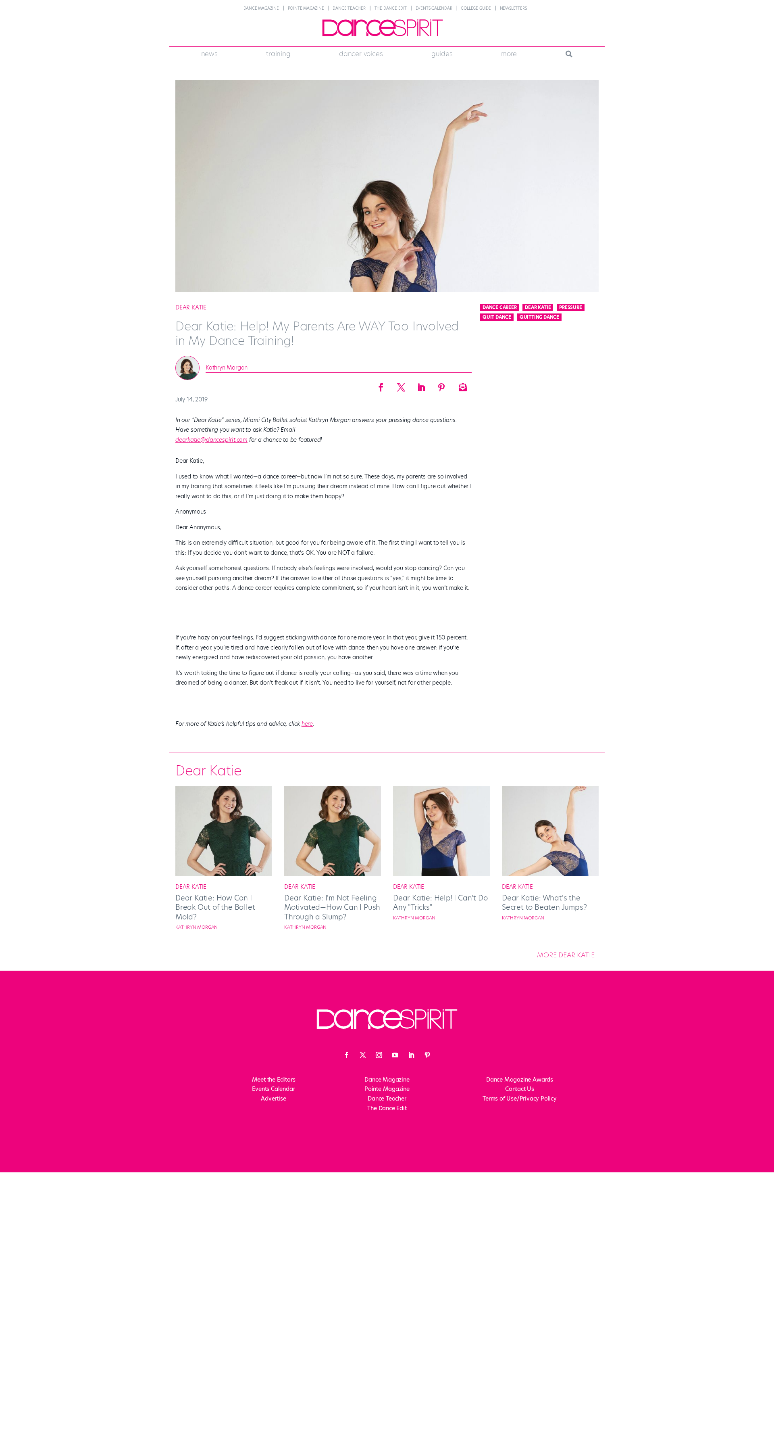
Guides (442, 53)
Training (278, 53)
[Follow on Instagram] (378, 1055)
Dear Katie (190, 307)
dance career (500, 307)
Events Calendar (434, 8)
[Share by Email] (462, 385)
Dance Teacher (349, 8)
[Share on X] (401, 385)
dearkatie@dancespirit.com (211, 440)
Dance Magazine (261, 8)
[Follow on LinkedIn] (411, 1055)
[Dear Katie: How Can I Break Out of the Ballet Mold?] (223, 874)
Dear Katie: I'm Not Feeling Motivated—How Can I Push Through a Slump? (332, 907)
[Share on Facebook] (381, 385)
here (307, 724)
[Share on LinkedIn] (421, 385)
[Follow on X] (362, 1055)
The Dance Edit (391, 8)
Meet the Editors (273, 1080)
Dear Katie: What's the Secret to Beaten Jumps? (544, 902)
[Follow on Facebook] (346, 1055)
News (209, 53)
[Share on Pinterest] (441, 385)
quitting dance (539, 317)
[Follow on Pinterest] (427, 1055)
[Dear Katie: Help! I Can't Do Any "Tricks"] (441, 874)
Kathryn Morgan (227, 367)
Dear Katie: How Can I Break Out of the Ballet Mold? (215, 907)
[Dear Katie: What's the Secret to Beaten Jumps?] (550, 874)
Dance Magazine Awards (519, 1080)
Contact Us (519, 1089)
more (509, 53)
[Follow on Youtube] (395, 1055)
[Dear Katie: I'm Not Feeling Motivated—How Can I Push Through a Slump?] (332, 874)
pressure (570, 307)
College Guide (476, 8)
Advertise (273, 1099)
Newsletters (513, 8)
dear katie (538, 307)
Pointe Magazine (306, 8)
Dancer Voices (361, 53)
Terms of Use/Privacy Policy (520, 1099)
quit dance (497, 317)
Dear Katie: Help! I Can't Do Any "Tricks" (440, 902)
